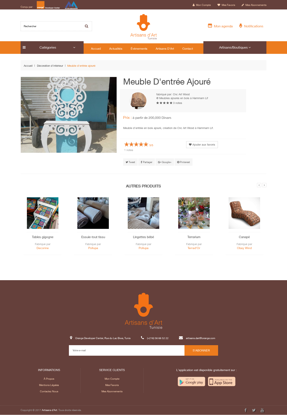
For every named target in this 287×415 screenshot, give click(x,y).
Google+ (166, 162)
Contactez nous (49, 391)
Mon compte (203, 5)
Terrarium (193, 237)
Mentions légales (49, 385)
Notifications (252, 26)
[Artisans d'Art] (143, 26)
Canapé (244, 237)
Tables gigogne (42, 237)
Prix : (127, 117)
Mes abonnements (255, 5)
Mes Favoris (112, 385)
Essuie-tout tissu (93, 237)
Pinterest (184, 162)
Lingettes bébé (143, 237)
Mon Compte (112, 378)
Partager (147, 162)
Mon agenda (222, 26)
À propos (49, 378)
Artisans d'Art (49, 410)
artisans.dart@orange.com (200, 338)
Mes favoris (228, 5)
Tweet (131, 162)
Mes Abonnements (111, 391)
